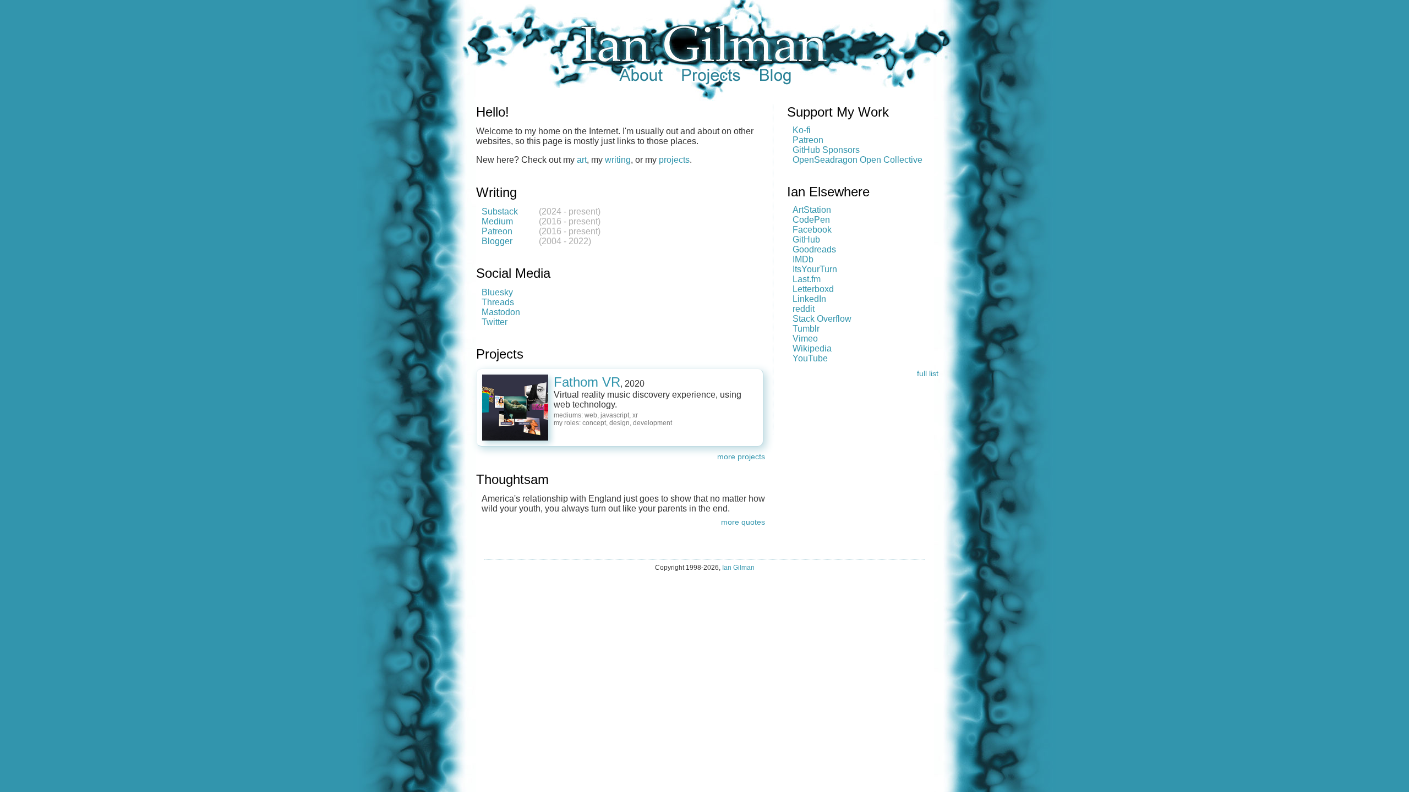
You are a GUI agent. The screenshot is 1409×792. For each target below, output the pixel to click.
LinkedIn (809, 299)
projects (674, 159)
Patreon (497, 231)
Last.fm (807, 279)
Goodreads (814, 249)
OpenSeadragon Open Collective (857, 159)
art (582, 159)
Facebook (812, 229)
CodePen (811, 219)
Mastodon (501, 312)
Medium (497, 221)
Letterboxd (813, 289)
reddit (804, 309)
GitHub (806, 239)
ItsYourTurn (815, 269)
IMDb (803, 259)
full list (927, 373)
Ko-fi (802, 130)
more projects (741, 456)
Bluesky (497, 292)
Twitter (494, 322)
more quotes (743, 522)
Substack (500, 211)
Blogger (497, 241)
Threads (498, 302)
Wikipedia (812, 348)
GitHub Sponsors (826, 150)
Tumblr (806, 328)
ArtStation (812, 210)
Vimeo (805, 338)
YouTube (810, 358)
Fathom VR (587, 382)
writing (618, 159)
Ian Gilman (738, 567)
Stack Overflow (822, 318)
